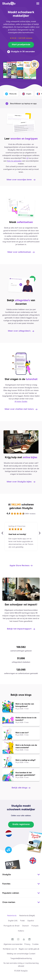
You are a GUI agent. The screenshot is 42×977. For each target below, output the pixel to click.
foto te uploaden (14, 161)
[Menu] (38, 3)
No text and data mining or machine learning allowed (21, 964)
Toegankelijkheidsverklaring (21, 958)
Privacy (27, 944)
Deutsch (25, 926)
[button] (21, 874)
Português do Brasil (11, 926)
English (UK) (12, 921)
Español (31, 921)
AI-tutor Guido (21, 401)
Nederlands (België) (27, 915)
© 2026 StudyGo (21, 971)
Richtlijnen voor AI (10, 949)
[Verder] (39, 533)
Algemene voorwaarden (13, 944)
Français (35, 926)
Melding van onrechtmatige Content (21, 954)
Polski (22, 921)
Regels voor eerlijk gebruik (29, 949)
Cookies (35, 944)
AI (27, 158)
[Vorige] (2, 533)
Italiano (21, 931)
